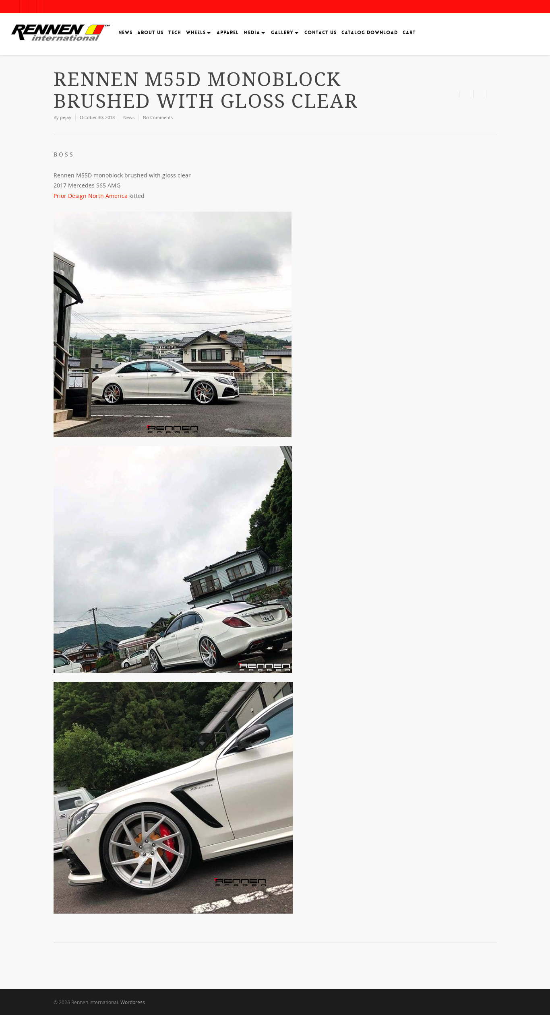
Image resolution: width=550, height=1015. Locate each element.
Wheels (196, 32)
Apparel (228, 32)
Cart (409, 32)
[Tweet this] (479, 94)
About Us (150, 32)
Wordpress (132, 1002)
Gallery (282, 32)
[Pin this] (491, 94)
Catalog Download (369, 32)
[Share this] (466, 94)
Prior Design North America (91, 196)
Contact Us (320, 32)
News (125, 32)
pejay (65, 117)
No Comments (158, 117)
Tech (174, 32)
